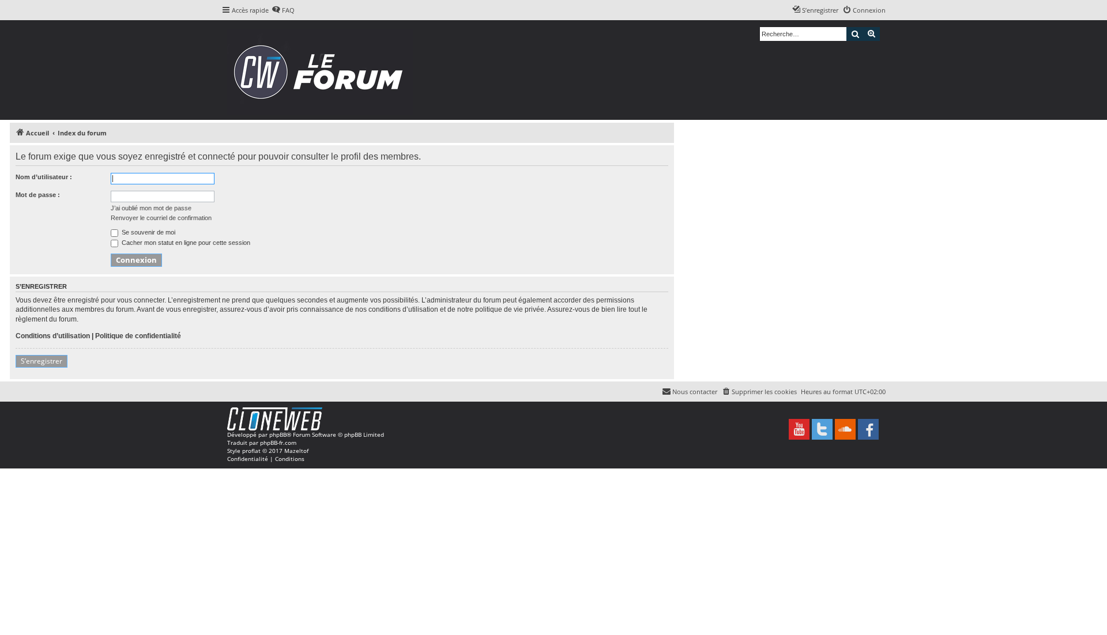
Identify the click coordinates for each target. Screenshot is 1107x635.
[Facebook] (868, 429)
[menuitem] (283, 10)
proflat (251, 451)
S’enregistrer (41, 361)
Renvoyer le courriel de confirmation (161, 217)
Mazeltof (296, 451)
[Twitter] (822, 429)
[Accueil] (322, 70)
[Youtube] (799, 429)
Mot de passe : (38, 194)
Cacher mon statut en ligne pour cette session (185, 242)
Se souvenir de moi (147, 232)
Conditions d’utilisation (53, 336)
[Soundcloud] (845, 429)
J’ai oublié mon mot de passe (151, 208)
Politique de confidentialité (138, 336)
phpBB (278, 434)
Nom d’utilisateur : (44, 176)
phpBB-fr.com (278, 443)
